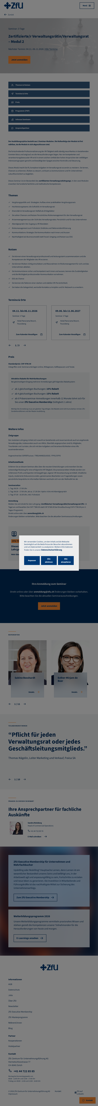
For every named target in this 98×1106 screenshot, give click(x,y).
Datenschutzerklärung (51, 549)
